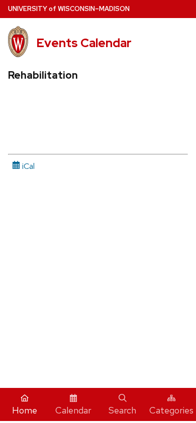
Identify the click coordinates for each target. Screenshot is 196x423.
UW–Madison (69, 9)
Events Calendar (84, 43)
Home (24, 410)
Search (122, 410)
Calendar (73, 410)
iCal (27, 166)
